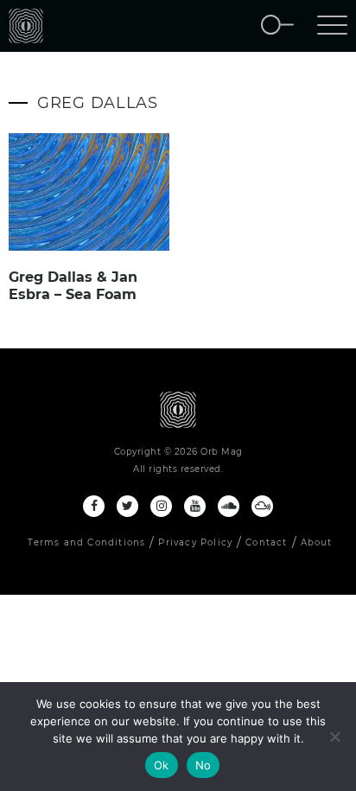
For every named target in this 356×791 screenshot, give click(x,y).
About (317, 542)
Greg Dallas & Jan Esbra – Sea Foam (73, 286)
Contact (266, 542)
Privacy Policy (195, 542)
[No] (334, 736)
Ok (161, 765)
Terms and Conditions (86, 542)
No (203, 765)
